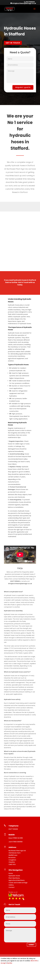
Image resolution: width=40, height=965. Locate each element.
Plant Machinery (14, 878)
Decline (9, 963)
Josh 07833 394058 (15, 842)
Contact (11, 887)
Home (11, 873)
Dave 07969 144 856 (16, 838)
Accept (3, 963)
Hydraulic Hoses (14, 876)
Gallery (11, 885)
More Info (34, 961)
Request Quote (22, 87)
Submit (31, 945)
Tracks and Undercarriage (18, 883)
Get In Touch (13, 43)
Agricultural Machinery (17, 880)
